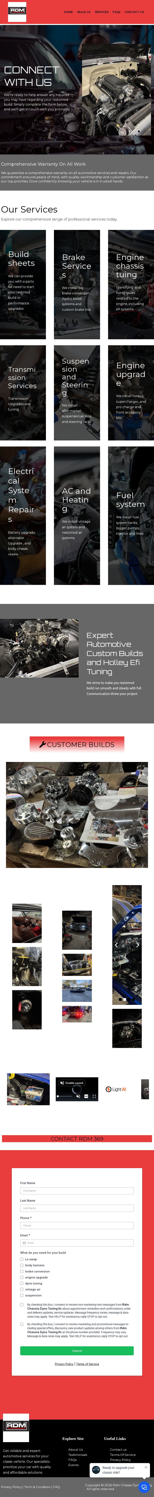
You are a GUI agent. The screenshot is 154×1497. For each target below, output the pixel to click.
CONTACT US (134, 12)
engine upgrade (36, 1277)
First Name (27, 1183)
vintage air (32, 1289)
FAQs (117, 12)
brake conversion (37, 1271)
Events (73, 1465)
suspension (33, 1295)
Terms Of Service (123, 1455)
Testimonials (77, 1455)
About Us (84, 12)
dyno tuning (33, 1283)
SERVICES (102, 12)
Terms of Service (87, 1364)
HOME (68, 12)
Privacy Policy (64, 1364)
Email (25, 1235)
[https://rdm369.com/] (30, 1428)
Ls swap (31, 1259)
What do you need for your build (43, 1252)
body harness (35, 1265)
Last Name (27, 1200)
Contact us (118, 1449)
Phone (26, 1218)
